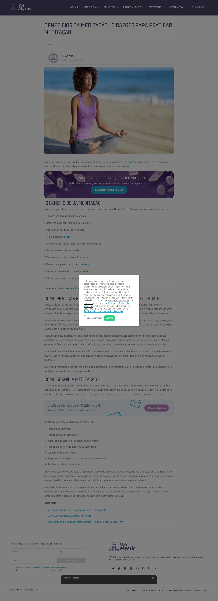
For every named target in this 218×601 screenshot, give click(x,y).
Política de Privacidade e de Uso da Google (103, 311)
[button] (94, 318)
